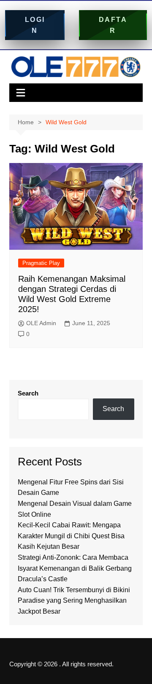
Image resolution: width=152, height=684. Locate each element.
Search (28, 393)
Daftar (113, 25)
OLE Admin (41, 323)
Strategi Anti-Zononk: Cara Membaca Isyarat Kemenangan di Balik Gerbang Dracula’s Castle (75, 568)
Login (35, 25)
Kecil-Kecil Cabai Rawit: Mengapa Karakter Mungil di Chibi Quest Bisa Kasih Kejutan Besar (71, 535)
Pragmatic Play (41, 263)
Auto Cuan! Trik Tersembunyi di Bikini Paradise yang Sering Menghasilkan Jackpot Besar (74, 600)
